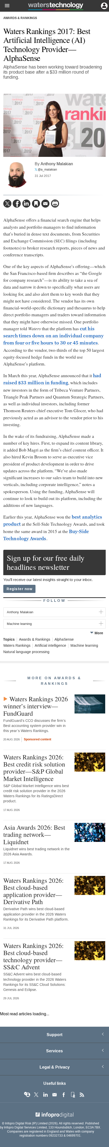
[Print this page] (55, 204)
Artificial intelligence (50, 646)
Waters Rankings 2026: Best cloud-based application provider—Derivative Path (33, 891)
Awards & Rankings (20, 18)
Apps (73, 1095)
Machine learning (84, 646)
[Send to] (45, 204)
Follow (54, 600)
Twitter (36, 1095)
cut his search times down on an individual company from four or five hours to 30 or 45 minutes (53, 336)
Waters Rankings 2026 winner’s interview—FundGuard (35, 706)
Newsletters (54, 1095)
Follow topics (27, 1095)
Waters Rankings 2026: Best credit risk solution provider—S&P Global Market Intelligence (34, 767)
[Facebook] (17, 204)
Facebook (64, 1095)
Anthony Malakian (57, 163)
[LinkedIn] (26, 204)
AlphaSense (64, 640)
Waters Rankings (16, 646)
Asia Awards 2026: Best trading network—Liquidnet (34, 834)
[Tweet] (7, 204)
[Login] (103, 5)
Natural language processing (26, 652)
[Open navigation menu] (5, 6)
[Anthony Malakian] (16, 175)
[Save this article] (36, 204)
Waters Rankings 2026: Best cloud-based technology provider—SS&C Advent (33, 956)
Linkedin (45, 1095)
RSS (82, 1095)
